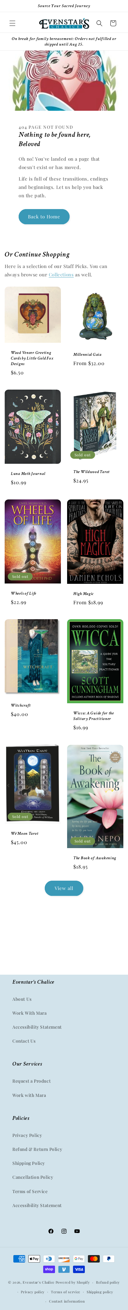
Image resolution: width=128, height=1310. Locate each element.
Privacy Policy (27, 1135)
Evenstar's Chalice (39, 1282)
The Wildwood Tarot (91, 472)
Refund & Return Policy (37, 1149)
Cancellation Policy (32, 1177)
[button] (12, 23)
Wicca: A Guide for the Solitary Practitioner (93, 716)
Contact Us (24, 1041)
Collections (61, 274)
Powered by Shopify (73, 1282)
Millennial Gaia (87, 354)
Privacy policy (33, 1292)
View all (64, 888)
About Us (22, 999)
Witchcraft (21, 705)
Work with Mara (29, 1095)
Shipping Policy (28, 1163)
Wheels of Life (23, 593)
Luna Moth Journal (28, 473)
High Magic (83, 593)
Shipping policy (100, 1292)
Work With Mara (29, 1013)
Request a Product (31, 1081)
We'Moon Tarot (24, 833)
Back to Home (44, 216)
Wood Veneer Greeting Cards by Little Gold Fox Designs (32, 358)
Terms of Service (30, 1191)
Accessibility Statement (37, 1027)
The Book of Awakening (94, 858)
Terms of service (65, 1292)
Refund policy (108, 1282)
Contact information (67, 1301)
